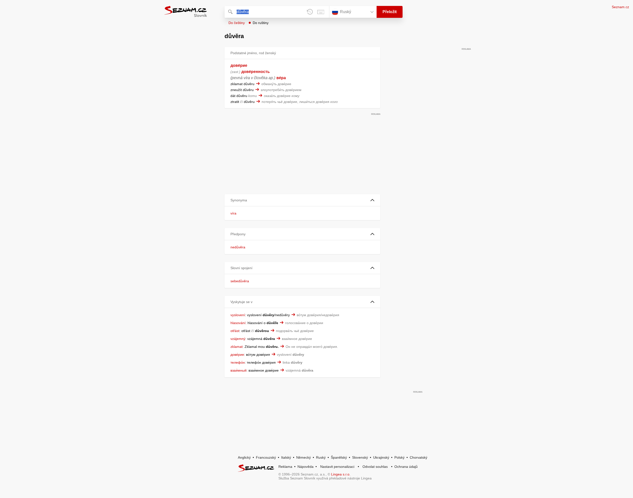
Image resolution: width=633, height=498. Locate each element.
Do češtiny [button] (236, 23)
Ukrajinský (381, 457)
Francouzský (266, 457)
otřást (234, 331)
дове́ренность (255, 72)
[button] (302, 200)
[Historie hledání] (309, 12)
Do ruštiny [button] (261, 23)
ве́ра (281, 78)
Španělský (339, 457)
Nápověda (305, 467)
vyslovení (237, 315)
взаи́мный (238, 370)
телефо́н (237, 362)
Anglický (244, 457)
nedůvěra (237, 247)
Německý (303, 457)
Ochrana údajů (406, 467)
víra (233, 213)
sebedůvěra (239, 281)
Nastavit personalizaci (337, 467)
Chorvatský (418, 457)
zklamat (236, 347)
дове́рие (238, 65)
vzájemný (237, 339)
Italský (286, 457)
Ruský (321, 457)
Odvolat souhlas (375, 467)
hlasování (238, 323)
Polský (399, 457)
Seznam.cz (620, 7)
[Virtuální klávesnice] (320, 12)
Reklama (285, 467)
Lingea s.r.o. (340, 474)
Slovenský (360, 457)
